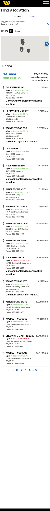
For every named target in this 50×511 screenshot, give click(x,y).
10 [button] (36, 370)
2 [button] (17, 370)
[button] (41, 370)
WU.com (9, 74)
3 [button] (21, 370)
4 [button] (25, 370)
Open (17, 31)
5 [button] (30, 370)
